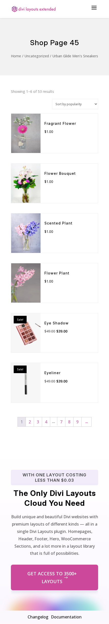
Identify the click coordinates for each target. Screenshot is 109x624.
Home (16, 56)
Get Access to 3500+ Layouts (52, 577)
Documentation (66, 617)
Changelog (38, 617)
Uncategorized (36, 56)
